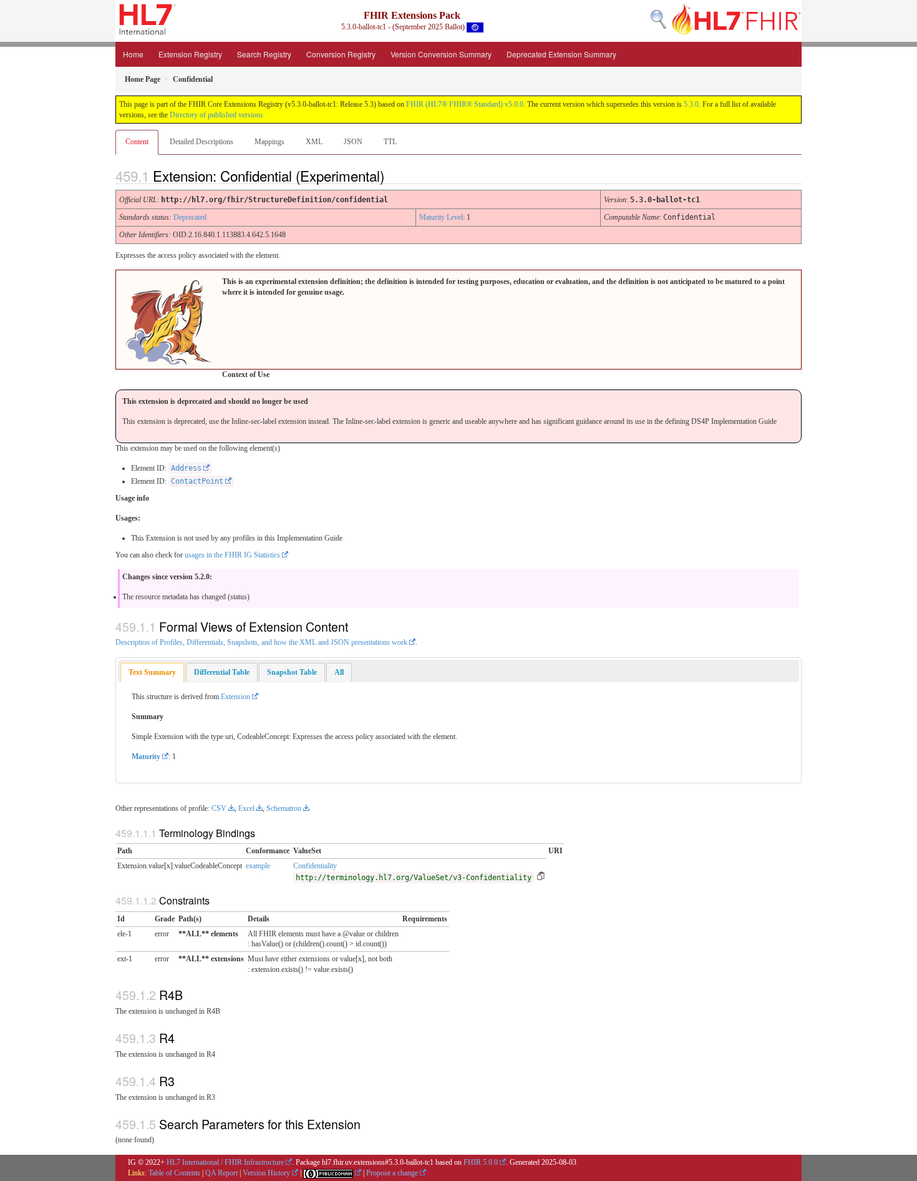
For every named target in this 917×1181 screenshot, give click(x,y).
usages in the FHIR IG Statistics (232, 555)
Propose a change (392, 1173)
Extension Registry (190, 54)
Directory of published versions (216, 114)
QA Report (221, 1173)
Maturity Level (441, 217)
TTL (390, 141)
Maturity (146, 756)
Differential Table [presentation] (222, 672)
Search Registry (264, 54)
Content (136, 141)
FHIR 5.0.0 (480, 1162)
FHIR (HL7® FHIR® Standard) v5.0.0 (464, 104)
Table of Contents (174, 1173)
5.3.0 (691, 104)
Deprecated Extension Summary (561, 54)
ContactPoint (197, 481)
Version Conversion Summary (441, 54)
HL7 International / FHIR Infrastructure (225, 1162)
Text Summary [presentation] (152, 672)
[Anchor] (395, 175)
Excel (246, 808)
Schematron (283, 808)
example (258, 865)
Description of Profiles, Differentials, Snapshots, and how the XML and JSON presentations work (261, 642)
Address (186, 468)
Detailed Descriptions (201, 141)
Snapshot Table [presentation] (292, 672)
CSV (218, 808)
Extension (235, 696)
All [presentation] (339, 672)
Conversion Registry (341, 54)
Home (133, 54)
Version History (266, 1173)
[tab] (152, 672)
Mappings (269, 141)
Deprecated (189, 217)
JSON (353, 141)
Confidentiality (315, 865)
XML (314, 141)
